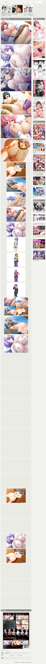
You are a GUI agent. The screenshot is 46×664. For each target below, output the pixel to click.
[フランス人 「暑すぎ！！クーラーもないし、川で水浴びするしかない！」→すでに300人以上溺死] (28, 9)
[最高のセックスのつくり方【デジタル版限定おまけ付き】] (39, 29)
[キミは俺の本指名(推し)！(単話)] (39, 68)
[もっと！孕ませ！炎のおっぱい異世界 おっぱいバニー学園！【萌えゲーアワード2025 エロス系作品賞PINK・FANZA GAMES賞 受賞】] (39, 163)
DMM (7, 658)
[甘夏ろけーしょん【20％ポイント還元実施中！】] (39, 147)
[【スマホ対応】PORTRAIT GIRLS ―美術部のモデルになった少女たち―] (39, 217)
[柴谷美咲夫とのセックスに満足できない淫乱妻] (17, 9)
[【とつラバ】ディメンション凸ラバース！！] (39, 191)
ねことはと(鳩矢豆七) (18, 655)
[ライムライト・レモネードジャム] (39, 181)
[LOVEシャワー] (39, 109)
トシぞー (7, 655)
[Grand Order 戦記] (39, 255)
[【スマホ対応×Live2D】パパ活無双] (39, 206)
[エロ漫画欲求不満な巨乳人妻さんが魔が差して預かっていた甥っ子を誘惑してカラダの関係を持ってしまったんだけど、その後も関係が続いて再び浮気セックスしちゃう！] (6, 9)
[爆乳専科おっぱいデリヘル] (39, 243)
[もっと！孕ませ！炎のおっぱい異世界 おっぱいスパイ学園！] (39, 131)
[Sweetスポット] (39, 49)
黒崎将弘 (11, 655)
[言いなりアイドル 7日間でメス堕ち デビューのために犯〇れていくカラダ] (39, 230)
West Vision (8, 650)
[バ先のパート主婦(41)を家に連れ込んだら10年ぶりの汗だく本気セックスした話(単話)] (39, 88)
